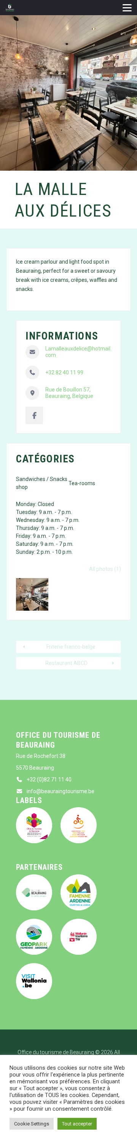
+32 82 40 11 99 (64, 372)
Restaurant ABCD (66, 663)
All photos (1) (105, 569)
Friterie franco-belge (71, 647)
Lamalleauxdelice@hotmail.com (78, 352)
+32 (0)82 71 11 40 (49, 779)
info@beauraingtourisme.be (60, 791)
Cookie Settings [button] (31, 1124)
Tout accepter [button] (77, 1124)
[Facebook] (34, 415)
